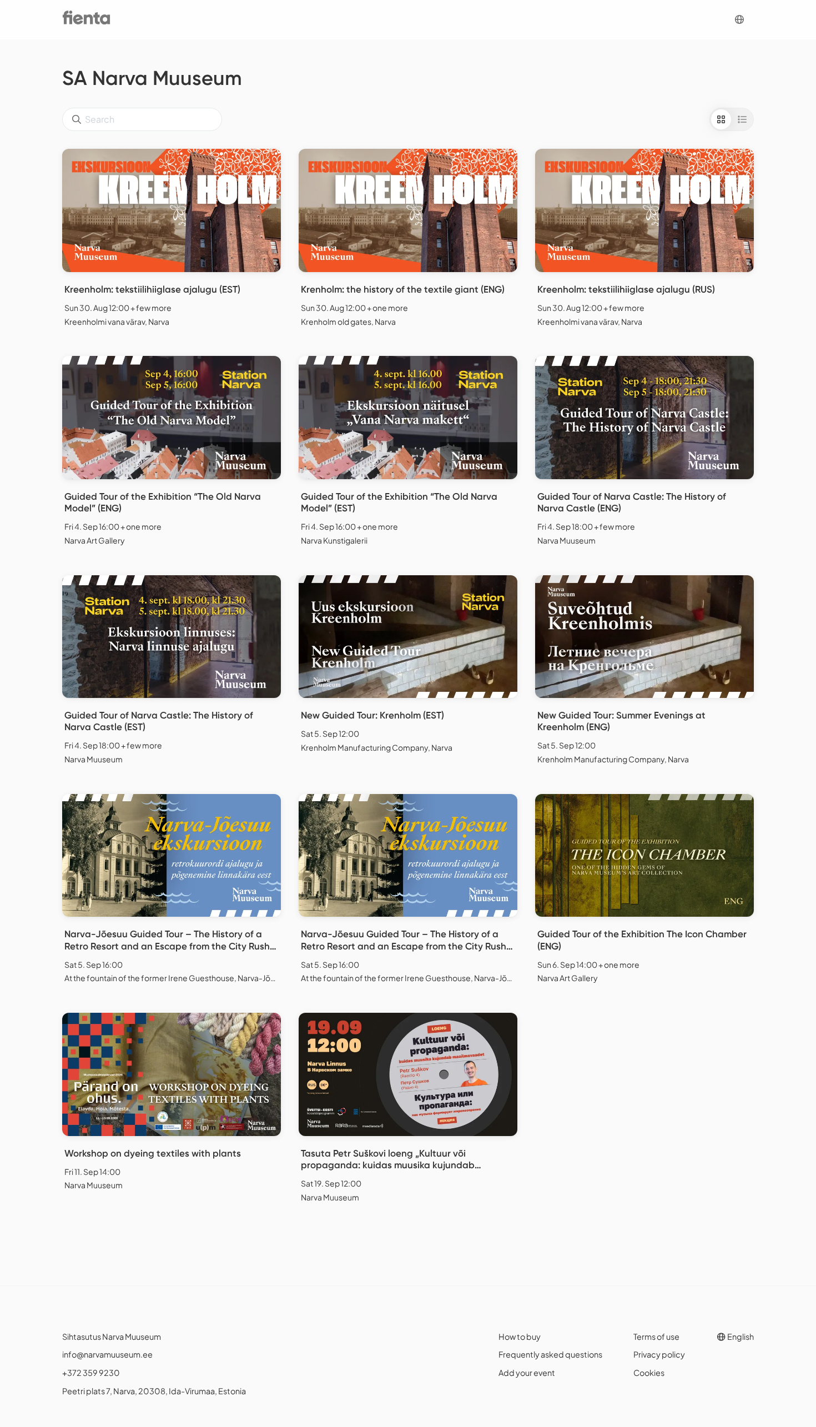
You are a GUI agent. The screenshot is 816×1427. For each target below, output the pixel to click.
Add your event (526, 1373)
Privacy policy (659, 1354)
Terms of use (656, 1336)
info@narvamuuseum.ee (107, 1354)
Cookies (648, 1373)
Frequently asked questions (550, 1354)
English (740, 1336)
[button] (739, 19)
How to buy (519, 1336)
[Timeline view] (742, 119)
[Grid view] (721, 119)
